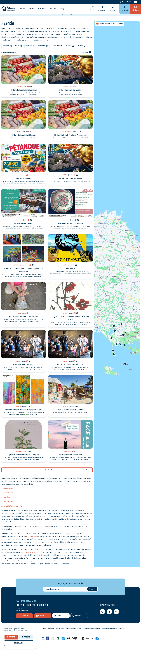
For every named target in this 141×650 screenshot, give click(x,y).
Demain (17, 46)
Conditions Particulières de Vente (73, 628)
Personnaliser (18, 643)
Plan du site (121, 628)
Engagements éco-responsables (109, 628)
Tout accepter (11, 637)
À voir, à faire (52, 8)
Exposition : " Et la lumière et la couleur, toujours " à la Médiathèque (23, 270)
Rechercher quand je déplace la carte (111, 23)
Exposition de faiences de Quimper (70, 223)
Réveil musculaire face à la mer (70, 454)
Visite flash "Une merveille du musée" (70, 364)
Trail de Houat (70, 268)
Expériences (31, 8)
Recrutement (51, 628)
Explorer (22, 8)
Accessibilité (125, 2)
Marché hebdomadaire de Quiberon (70, 409)
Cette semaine (41, 46)
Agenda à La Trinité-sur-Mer (12, 506)
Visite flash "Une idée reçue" (23, 364)
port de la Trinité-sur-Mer (36, 552)
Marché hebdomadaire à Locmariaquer (23, 90)
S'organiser (41, 8)
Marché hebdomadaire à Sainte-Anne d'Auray (70, 135)
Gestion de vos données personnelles (91, 628)
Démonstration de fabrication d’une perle (23, 316)
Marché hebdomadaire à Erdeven (70, 178)
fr (135, 2)
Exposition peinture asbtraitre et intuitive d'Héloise (23, 409)
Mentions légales (60, 628)
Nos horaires (78, 616)
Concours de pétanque (23, 178)
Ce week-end (29, 46)
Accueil (61, 15)
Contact (59, 615)
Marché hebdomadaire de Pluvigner (23, 135)
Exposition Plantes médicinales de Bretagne (23, 454)
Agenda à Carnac (7, 502)
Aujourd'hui (6, 46)
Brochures (41, 615)
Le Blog (62, 8)
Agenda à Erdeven (7, 497)
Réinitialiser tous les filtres (8, 52)
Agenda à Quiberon (8, 493)
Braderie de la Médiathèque (23, 223)
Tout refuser (26, 637)
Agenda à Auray (7, 488)
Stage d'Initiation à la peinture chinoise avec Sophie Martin (70, 318)
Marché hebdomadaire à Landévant (70, 90)
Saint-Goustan (31, 536)
